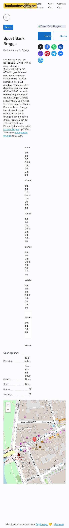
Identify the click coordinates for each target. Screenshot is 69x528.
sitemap (59, 524)
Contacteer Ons (63, 5)
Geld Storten (40, 5)
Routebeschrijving (48, 36)
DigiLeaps (42, 524)
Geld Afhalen (28, 5)
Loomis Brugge (11, 129)
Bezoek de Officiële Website (63, 36)
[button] (34, 439)
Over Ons (50, 5)
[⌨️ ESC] (6, 17)
